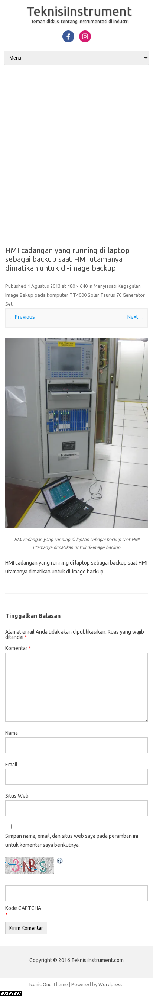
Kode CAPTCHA (23, 908)
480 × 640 (77, 286)
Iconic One (40, 984)
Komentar (18, 648)
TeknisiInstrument (79, 11)
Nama (11, 733)
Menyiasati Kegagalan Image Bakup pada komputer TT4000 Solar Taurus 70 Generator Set (75, 294)
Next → (135, 317)
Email (11, 765)
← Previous (22, 317)
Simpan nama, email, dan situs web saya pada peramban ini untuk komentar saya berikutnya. (71, 840)
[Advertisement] (76, 152)
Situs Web (17, 796)
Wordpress (110, 984)
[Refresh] (60, 862)
